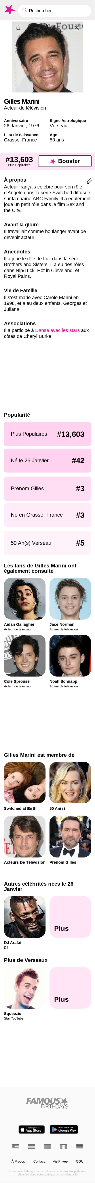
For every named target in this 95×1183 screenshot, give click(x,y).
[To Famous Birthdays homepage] (9, 10)
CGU (80, 1161)
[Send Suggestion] (89, 181)
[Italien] (63, 1146)
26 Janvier (15, 125)
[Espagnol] (31, 1146)
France (29, 140)
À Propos (18, 1161)
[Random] (77, 27)
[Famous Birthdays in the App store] (31, 1129)
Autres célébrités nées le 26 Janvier (38, 886)
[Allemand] (79, 1146)
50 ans (57, 140)
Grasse (11, 140)
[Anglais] (15, 1146)
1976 (33, 125)
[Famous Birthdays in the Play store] (64, 1129)
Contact (39, 1161)
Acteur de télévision (25, 108)
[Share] (18, 28)
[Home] (47, 1103)
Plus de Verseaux (26, 960)
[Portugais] (47, 1146)
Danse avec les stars (58, 330)
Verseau (58, 125)
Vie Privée (60, 1161)
